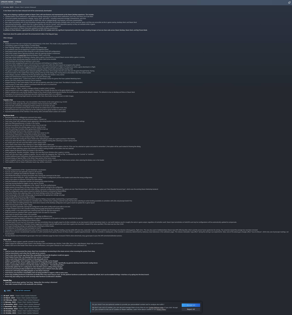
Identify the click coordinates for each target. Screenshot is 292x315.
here (56, 34)
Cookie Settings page (156, 307)
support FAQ (22, 55)
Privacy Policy (161, 309)
